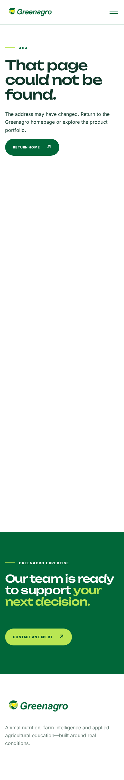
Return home (32, 147)
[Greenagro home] (30, 12)
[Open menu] (114, 12)
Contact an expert (38, 637)
